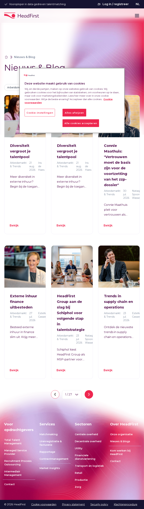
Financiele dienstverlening (85, 457)
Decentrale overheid (88, 441)
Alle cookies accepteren (80, 123)
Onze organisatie (121, 434)
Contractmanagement (54, 458)
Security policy (99, 504)
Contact (9, 484)
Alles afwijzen (74, 112)
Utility (78, 448)
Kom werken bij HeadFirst (120, 452)
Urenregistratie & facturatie (51, 443)
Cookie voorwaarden (43, 504)
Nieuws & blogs (120, 441)
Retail (78, 472)
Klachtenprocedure (125, 504)
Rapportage (47, 451)
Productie (81, 479)
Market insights (50, 468)
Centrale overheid (86, 434)
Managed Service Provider (15, 452)
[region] (72, 100)
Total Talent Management (13, 441)
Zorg (78, 486)
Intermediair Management (13, 473)
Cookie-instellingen (40, 112)
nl (138, 4)
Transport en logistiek (89, 465)
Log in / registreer (116, 4)
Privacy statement (73, 504)
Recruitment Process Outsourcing (18, 462)
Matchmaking (49, 434)
